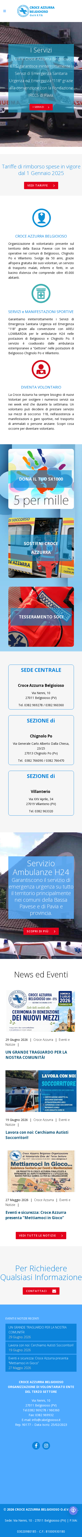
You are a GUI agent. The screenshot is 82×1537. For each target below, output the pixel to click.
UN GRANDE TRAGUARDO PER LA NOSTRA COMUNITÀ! (36, 1055)
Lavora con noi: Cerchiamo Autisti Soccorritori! (41, 1345)
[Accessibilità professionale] (73, 1510)
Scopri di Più (38, 931)
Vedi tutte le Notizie (37, 1235)
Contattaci (36, 1291)
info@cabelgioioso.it (46, 1420)
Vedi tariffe (37, 185)
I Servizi (39, 107)
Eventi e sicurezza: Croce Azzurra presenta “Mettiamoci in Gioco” (35, 1215)
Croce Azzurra (43, 1040)
